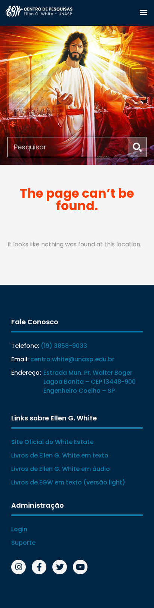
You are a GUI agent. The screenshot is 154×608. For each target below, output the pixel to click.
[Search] (137, 147)
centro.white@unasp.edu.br (72, 359)
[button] (143, 12)
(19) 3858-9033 (64, 345)
